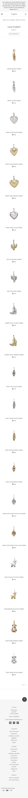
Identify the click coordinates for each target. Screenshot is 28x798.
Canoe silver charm (14, 100)
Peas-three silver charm (14, 418)
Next (23, 684)
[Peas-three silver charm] (14, 404)
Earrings (14, 738)
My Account (14, 749)
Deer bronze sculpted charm (14, 609)
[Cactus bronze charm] (14, 245)
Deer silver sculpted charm (14, 577)
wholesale (14, 760)
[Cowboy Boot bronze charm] (14, 340)
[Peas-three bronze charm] (14, 435)
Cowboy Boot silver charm (14, 323)
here (17, 9)
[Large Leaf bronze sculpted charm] (14, 531)
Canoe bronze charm (14, 68)
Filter (13, 30)
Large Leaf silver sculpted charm (14, 513)
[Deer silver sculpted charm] (14, 562)
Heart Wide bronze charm (14, 196)
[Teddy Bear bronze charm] (14, 626)
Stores (14, 762)
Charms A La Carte (14, 736)
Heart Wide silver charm (14, 227)
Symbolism (14, 769)
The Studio (14, 755)
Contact (14, 751)
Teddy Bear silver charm (14, 672)
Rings (14, 742)
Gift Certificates (14, 780)
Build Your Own (14, 731)
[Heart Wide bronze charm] (14, 181)
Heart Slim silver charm (14, 132)
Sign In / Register (14, 777)
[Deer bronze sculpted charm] (14, 594)
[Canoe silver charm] (14, 86)
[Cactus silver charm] (14, 277)
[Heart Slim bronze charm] (14, 149)
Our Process (14, 758)
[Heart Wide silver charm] (14, 213)
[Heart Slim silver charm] (14, 118)
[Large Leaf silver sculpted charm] (14, 499)
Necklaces (14, 733)
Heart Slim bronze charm (13, 164)
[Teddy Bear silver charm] (14, 658)
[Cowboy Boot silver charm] (14, 308)
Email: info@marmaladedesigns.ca (14, 719)
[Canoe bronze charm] (14, 54)
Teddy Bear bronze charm (14, 640)
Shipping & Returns (14, 753)
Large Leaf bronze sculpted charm (14, 545)
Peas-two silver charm (14, 386)
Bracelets (14, 740)
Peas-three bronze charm (14, 450)
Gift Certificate (14, 764)
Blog (14, 771)
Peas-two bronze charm (14, 482)
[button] (15, 29)
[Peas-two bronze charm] (14, 467)
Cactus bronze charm (14, 259)
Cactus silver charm (14, 291)
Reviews (14, 766)
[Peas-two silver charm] (14, 372)
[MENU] (2, 14)
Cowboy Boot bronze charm (14, 354)
